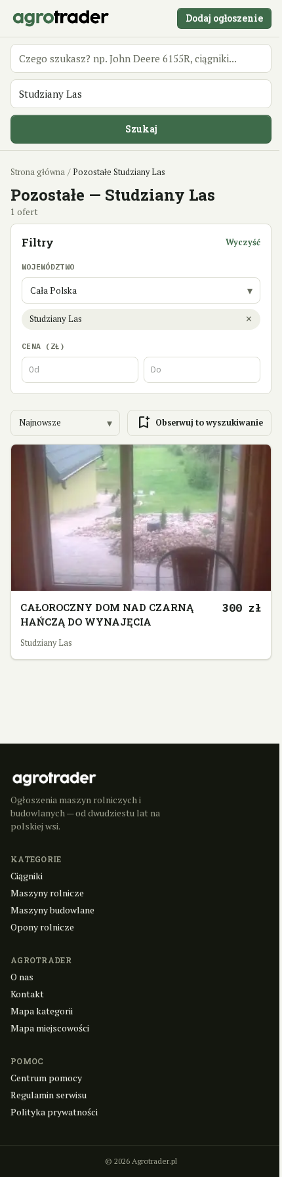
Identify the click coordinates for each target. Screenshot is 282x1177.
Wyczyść (243, 242)
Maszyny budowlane (52, 910)
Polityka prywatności (54, 1112)
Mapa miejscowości (49, 1028)
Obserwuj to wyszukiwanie (199, 423)
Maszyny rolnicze (47, 893)
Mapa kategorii (41, 1011)
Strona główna (37, 172)
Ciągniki (26, 875)
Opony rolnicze (42, 927)
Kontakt (27, 993)
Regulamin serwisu (48, 1094)
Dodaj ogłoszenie (224, 18)
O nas (21, 976)
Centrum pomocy (46, 1077)
